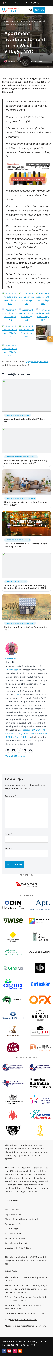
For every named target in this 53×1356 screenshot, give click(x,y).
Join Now (39, 10)
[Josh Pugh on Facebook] (24, 750)
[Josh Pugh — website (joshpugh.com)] (7, 750)
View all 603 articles (16, 756)
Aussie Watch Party (14, 1224)
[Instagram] (15, 1351)
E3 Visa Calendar (13, 1233)
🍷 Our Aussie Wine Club (12, 3)
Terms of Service (38, 1260)
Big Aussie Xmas (13, 1214)
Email (8, 848)
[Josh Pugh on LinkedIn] (13, 750)
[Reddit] (20, 1351)
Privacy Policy (18, 1260)
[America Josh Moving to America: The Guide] (10, 10)
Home (6, 21)
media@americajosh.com (33, 1326)
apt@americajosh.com (37, 361)
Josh (17, 694)
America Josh (11, 669)
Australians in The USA (16, 1243)
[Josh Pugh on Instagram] (19, 750)
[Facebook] (4, 1351)
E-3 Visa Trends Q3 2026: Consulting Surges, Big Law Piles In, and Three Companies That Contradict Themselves (26, 1288)
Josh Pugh (12, 61)
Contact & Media (32, 3)
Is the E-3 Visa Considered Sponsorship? (24, 1313)
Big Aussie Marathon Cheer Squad (21, 1219)
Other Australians (19, 21)
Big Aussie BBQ (12, 1209)
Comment (10, 796)
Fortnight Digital (24, 1248)
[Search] (30, 9)
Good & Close (11, 1228)
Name (8, 834)
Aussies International (15, 1238)
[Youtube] (9, 1351)
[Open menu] (48, 10)
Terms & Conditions (12, 1341)
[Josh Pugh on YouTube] (30, 750)
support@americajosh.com (23, 1319)
